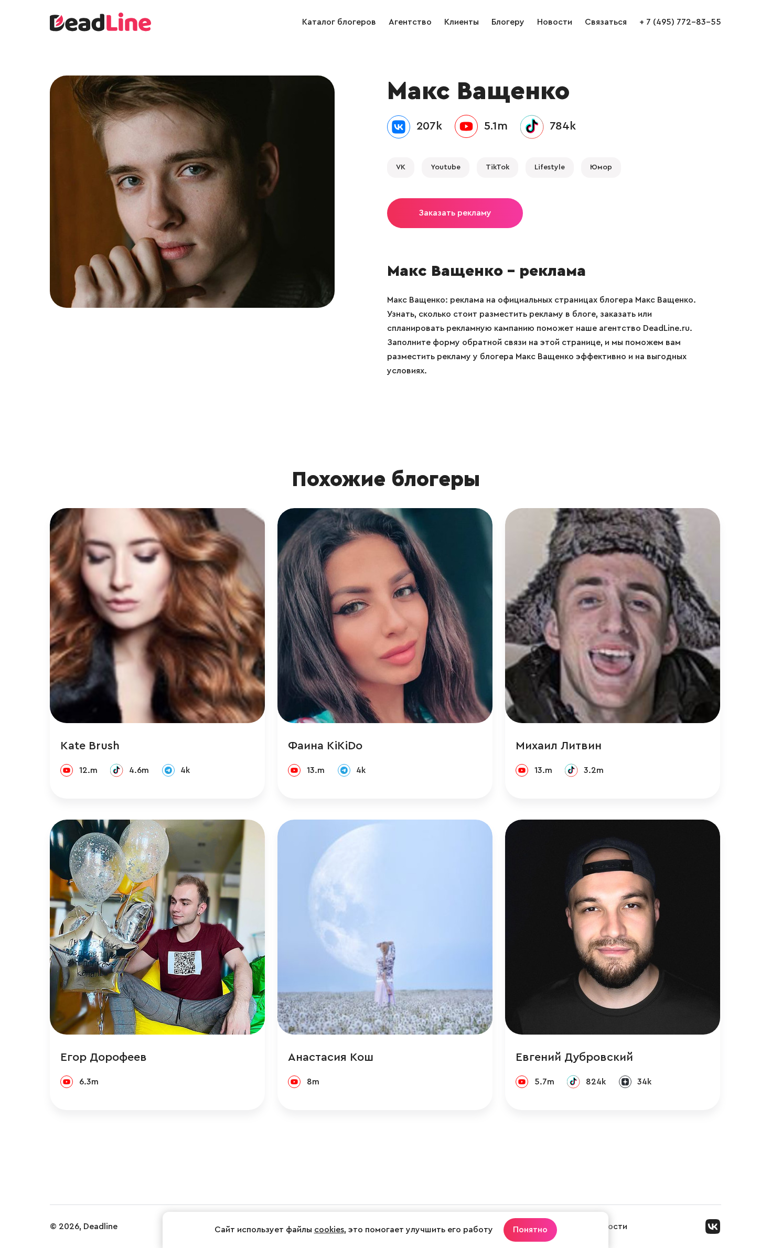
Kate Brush (90, 745)
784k (563, 126)
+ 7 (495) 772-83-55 (680, 22)
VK (400, 167)
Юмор (601, 167)
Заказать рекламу (455, 213)
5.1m (496, 126)
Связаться (606, 22)
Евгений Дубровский (574, 1057)
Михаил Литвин (559, 745)
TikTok (497, 167)
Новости (554, 22)
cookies (329, 1229)
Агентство (410, 22)
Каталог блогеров (339, 22)
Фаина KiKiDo (325, 745)
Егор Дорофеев (103, 1057)
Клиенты (461, 22)
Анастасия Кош (330, 1057)
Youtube (446, 167)
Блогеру (507, 22)
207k (429, 126)
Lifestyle (549, 167)
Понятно (530, 1229)
